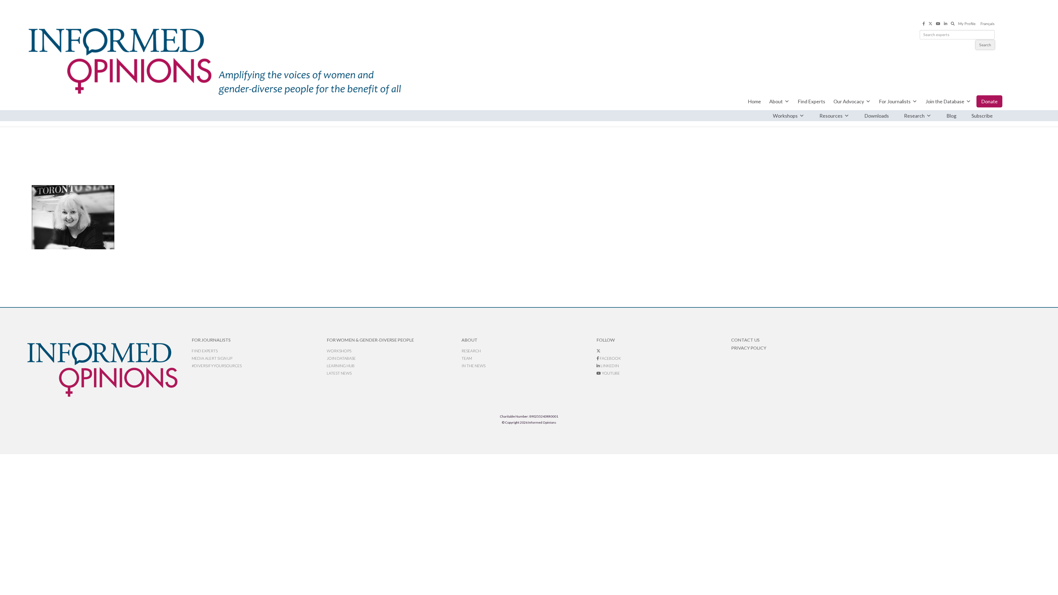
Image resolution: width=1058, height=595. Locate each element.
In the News (473, 365)
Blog (951, 116)
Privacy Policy (748, 347)
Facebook (610, 358)
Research (914, 116)
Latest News (339, 373)
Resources (831, 116)
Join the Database (944, 101)
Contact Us (745, 339)
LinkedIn (609, 365)
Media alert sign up (212, 358)
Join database (341, 358)
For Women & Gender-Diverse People (370, 339)
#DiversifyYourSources (217, 365)
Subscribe (982, 116)
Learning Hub (341, 365)
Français (988, 23)
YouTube (610, 373)
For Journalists (895, 101)
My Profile (967, 23)
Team (466, 358)
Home (754, 101)
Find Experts (811, 101)
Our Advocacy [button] (848, 101)
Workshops (785, 116)
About (776, 101)
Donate (989, 101)
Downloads (876, 116)
